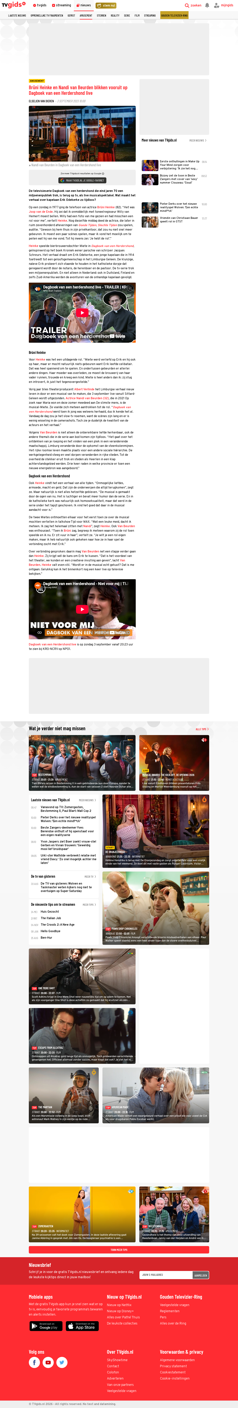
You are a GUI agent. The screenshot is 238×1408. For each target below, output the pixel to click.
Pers (163, 1317)
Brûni (67, 531)
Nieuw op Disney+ (120, 1311)
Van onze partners (120, 1385)
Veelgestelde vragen (174, 1305)
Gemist (71, 15)
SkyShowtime (117, 1360)
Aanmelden (200, 1275)
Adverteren (115, 1379)
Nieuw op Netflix (119, 1305)
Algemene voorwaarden (177, 1360)
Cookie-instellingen (175, 1379)
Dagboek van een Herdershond (112, 246)
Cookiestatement (173, 1372)
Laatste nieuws (17, 15)
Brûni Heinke (106, 207)
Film (137, 15)
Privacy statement (173, 1366)
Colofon (113, 1372)
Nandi (87, 526)
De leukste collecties (122, 1324)
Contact (113, 1366)
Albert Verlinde (84, 389)
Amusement (86, 15)
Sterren (101, 15)
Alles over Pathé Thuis (123, 1317)
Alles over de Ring (173, 1324)
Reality (115, 15)
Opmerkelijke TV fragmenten (47, 15)
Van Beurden (48, 433)
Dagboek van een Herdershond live (52, 645)
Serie (127, 15)
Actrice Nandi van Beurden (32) (87, 398)
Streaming (150, 15)
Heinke (62, 221)
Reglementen (170, 1311)
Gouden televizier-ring (174, 15)
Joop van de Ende (41, 212)
